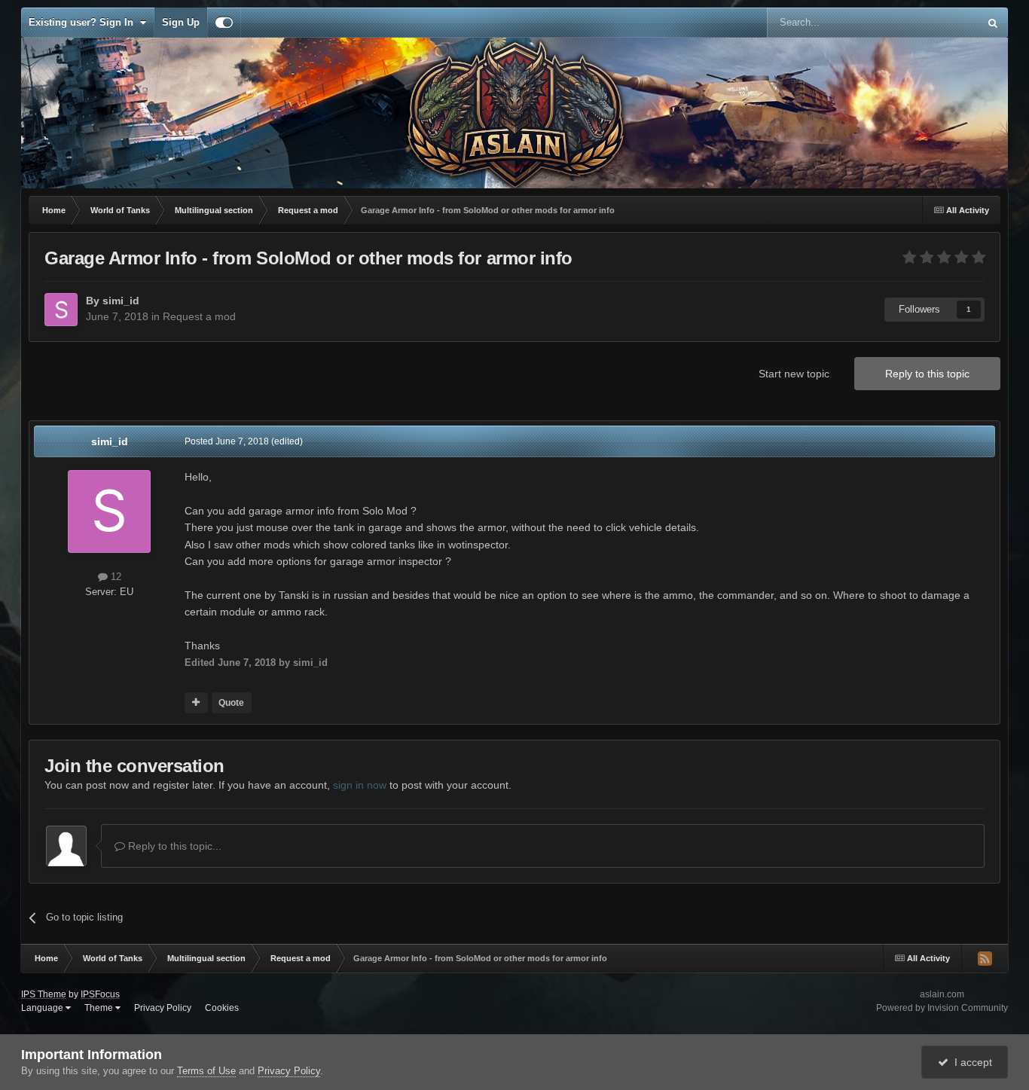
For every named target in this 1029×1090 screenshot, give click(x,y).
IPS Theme (43, 994)
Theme (99, 1008)
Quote (231, 703)
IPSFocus (100, 994)
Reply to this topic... (173, 846)
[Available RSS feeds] (984, 958)
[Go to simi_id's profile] (61, 309)
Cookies (222, 1008)
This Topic (936, 22)
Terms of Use (206, 1070)
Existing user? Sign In (84, 22)
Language (43, 1008)
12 (114, 576)
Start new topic (794, 374)
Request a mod (199, 316)
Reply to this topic (927, 374)
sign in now (359, 785)
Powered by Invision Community (942, 1008)
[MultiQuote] (196, 702)
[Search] (993, 23)
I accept (970, 1062)
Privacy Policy (162, 1008)
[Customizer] (224, 23)
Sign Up (181, 22)
